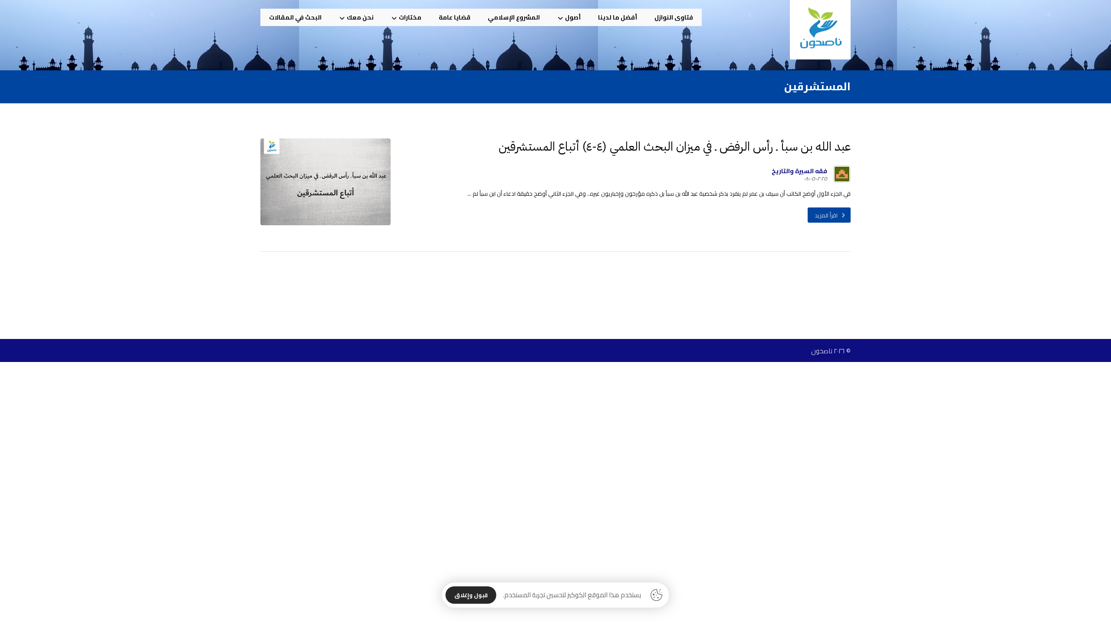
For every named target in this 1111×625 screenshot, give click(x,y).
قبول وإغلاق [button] (471, 595)
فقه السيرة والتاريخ (799, 171)
